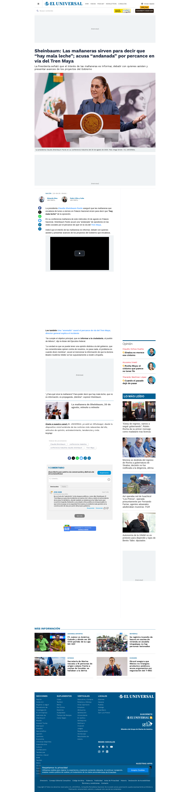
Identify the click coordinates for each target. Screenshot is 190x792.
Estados (39, 728)
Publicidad (98, 780)
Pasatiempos (83, 731)
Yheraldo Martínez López (134, 377)
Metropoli (40, 726)
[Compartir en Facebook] (39, 208)
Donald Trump (41, 723)
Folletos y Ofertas (84, 702)
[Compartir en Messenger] (39, 220)
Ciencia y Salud (42, 755)
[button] (144, 11)
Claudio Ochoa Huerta (133, 349)
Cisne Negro (61, 718)
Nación (48, 193)
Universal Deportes (43, 742)
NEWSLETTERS (111, 4)
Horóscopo (82, 734)
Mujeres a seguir (42, 705)
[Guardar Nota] (39, 229)
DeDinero (81, 723)
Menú (38, 763)
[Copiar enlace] (39, 224)
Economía (40, 739)
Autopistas (61, 712)
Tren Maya (90, 448)
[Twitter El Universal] (107, 747)
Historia (124, 780)
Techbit (39, 760)
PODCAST (100, 4)
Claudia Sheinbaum (57, 444)
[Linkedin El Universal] (107, 752)
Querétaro (102, 710)
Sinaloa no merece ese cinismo (133, 353)
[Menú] (38, 3)
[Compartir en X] (39, 212)
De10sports (82, 720)
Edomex (101, 699)
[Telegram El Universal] (99, 747)
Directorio (44, 780)
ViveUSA (81, 726)
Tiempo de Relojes (64, 715)
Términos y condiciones (91, 783)
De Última (61, 707)
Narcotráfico (41, 731)
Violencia (89, 780)
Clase (59, 699)
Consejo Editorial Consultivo (60, 780)
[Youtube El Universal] (111, 747)
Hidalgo (101, 707)
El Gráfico (81, 718)
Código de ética (78, 780)
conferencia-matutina (78, 444)
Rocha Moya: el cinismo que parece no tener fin (133, 368)
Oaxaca (101, 702)
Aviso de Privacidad (111, 780)
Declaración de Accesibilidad (139, 780)
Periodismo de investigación (42, 708)
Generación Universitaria (82, 714)
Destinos (60, 710)
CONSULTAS (122, 4)
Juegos (80, 728)
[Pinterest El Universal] (103, 752)
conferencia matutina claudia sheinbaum (66, 448)
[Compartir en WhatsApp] (39, 216)
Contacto (104, 783)
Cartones (39, 736)
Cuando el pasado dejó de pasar (133, 382)
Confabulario (41, 750)
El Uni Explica (41, 712)
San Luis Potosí (104, 712)
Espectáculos (41, 744)
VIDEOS (93, 4)
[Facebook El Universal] (103, 747)
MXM (87, 4)
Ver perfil (51, 200)
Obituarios (82, 710)
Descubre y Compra (85, 699)
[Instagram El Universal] (99, 752)
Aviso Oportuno (84, 705)
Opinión (127, 344)
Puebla (100, 705)
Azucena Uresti (130, 362)
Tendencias (40, 752)
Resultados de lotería (83, 738)
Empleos (81, 707)
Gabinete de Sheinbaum (41, 716)
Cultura (39, 747)
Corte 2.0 (39, 702)
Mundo (39, 720)
